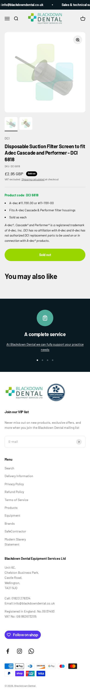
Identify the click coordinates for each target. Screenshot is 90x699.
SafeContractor (15, 531)
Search (9, 468)
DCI (7, 138)
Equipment (12, 515)
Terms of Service (16, 500)
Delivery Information (19, 476)
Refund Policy (14, 492)
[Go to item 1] (11, 124)
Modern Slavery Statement (15, 541)
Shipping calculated (33, 179)
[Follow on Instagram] (19, 651)
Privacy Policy (14, 484)
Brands (10, 523)
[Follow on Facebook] (8, 651)
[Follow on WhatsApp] (31, 651)
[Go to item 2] (25, 124)
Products (11, 508)
